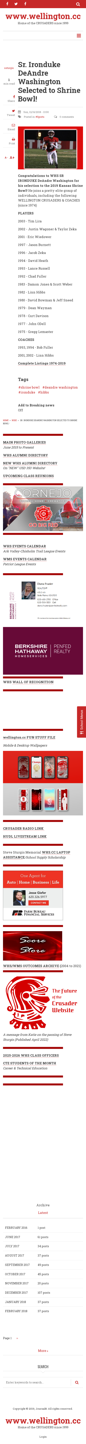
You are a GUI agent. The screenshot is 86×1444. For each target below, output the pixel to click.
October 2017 (15, 1274)
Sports (40, 116)
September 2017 (17, 1265)
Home (6, 420)
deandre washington (61, 387)
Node (14, 420)
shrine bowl (30, 387)
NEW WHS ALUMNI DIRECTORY (30, 463)
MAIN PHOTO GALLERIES (24, 442)
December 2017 (16, 1292)
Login (43, 1436)
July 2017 (12, 1246)
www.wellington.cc (43, 16)
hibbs (44, 392)
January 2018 (15, 1302)
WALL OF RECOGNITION (33, 682)
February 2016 (16, 1228)
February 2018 (16, 1311)
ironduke (28, 392)
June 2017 (12, 1237)
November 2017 (17, 1283)
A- (6, 157)
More (42, 1351)
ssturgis (9, 67)
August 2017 (14, 1255)
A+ (12, 157)
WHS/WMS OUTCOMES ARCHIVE (31, 966)
